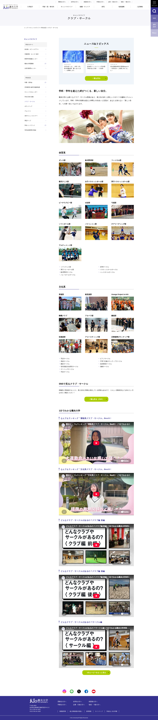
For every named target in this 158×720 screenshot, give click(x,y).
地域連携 (121, 7)
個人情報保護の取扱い (76, 711)
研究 (103, 7)
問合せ (154, 33)
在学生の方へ (75, 2)
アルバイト (28, 111)
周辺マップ (28, 120)
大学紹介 (30, 7)
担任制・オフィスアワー (32, 49)
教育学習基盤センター (31, 59)
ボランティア (28, 106)
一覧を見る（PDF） (96, 399)
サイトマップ (99, 711)
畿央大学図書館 (29, 63)
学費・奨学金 (28, 82)
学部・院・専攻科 (48, 7)
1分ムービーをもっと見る (96, 672)
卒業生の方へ (100, 2)
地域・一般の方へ (126, 2)
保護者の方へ (87, 2)
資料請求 (154, 25)
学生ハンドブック (30, 125)
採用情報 (88, 711)
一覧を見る (96, 78)
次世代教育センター (30, 68)
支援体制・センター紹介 (32, 54)
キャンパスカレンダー (31, 92)
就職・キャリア (85, 7)
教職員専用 (63, 711)
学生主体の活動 (29, 96)
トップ (26, 27)
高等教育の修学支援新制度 (32, 87)
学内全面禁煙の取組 (30, 130)
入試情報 (140, 7)
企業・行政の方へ (113, 2)
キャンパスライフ (66, 7)
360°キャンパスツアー (31, 116)
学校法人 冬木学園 (112, 711)
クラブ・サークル (30, 101)
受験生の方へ (62, 2)
